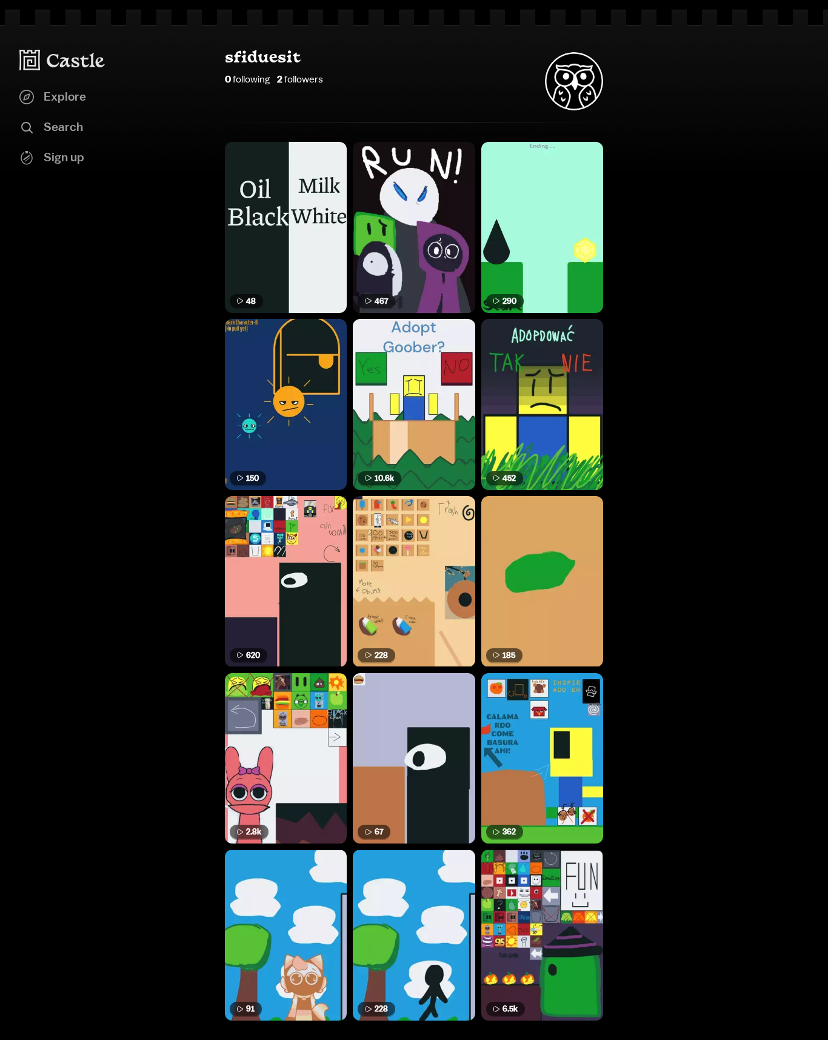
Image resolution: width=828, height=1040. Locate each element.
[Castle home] (62, 60)
